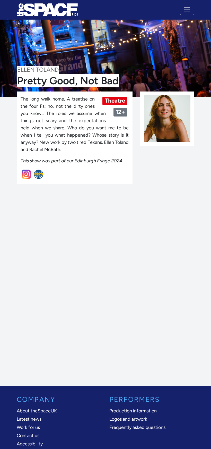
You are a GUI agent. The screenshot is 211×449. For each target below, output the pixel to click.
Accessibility (30, 444)
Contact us (28, 435)
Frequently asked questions (137, 427)
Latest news (29, 419)
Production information (133, 411)
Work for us (28, 427)
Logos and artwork (128, 419)
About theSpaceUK (37, 411)
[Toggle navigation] (187, 10)
